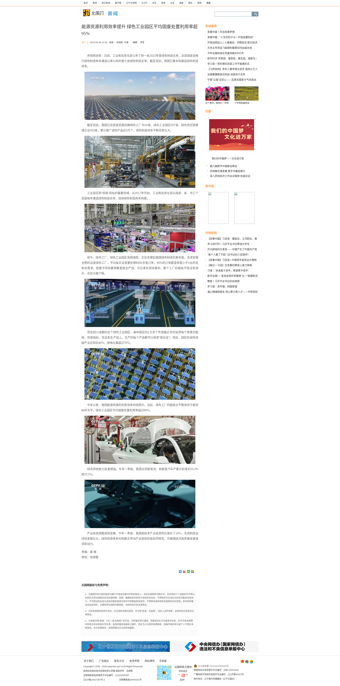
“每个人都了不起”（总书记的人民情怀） (228, 254)
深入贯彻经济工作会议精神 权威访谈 (230, 176)
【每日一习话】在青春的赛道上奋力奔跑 (229, 265)
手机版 (163, 660)
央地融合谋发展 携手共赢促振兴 (227, 171)
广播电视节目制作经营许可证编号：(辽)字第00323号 (219, 674)
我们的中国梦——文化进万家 (228, 158)
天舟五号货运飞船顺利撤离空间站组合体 (229, 47)
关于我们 (89, 660)
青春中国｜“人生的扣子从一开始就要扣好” (230, 37)
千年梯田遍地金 (241, 103)
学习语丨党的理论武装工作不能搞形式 (228, 63)
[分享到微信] (188, 571)
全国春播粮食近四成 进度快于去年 (226, 74)
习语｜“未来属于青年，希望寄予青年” (228, 270)
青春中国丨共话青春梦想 (221, 31)
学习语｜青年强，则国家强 (222, 286)
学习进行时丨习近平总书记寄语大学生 (228, 244)
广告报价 (104, 660)
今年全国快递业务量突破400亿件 (225, 53)
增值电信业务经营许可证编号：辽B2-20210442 (216, 670)
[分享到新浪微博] (184, 571)
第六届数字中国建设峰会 (223, 166)
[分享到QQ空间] (192, 571)
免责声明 (134, 660)
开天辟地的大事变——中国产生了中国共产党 (232, 249)
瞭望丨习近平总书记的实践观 (223, 281)
